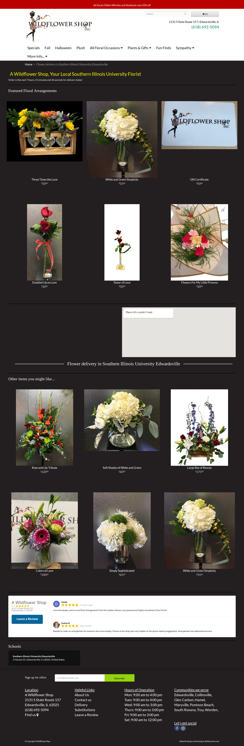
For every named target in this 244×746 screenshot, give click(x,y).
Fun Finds (163, 48)
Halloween (63, 48)
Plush (81, 48)
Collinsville (203, 695)
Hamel (200, 700)
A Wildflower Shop (59, 26)
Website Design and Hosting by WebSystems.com (199, 741)
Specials (33, 48)
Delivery (81, 705)
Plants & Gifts (138, 48)
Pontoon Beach (202, 705)
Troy (200, 710)
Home (28, 64)
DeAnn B (65, 623)
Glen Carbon (184, 700)
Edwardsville (184, 695)
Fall (47, 48)
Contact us (83, 700)
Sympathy (183, 48)
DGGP (64, 602)
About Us (82, 695)
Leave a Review (86, 715)
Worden (211, 710)
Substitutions (85, 710)
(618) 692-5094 (205, 27)
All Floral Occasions (105, 48)
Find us (31, 715)
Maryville (181, 705)
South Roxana (185, 710)
